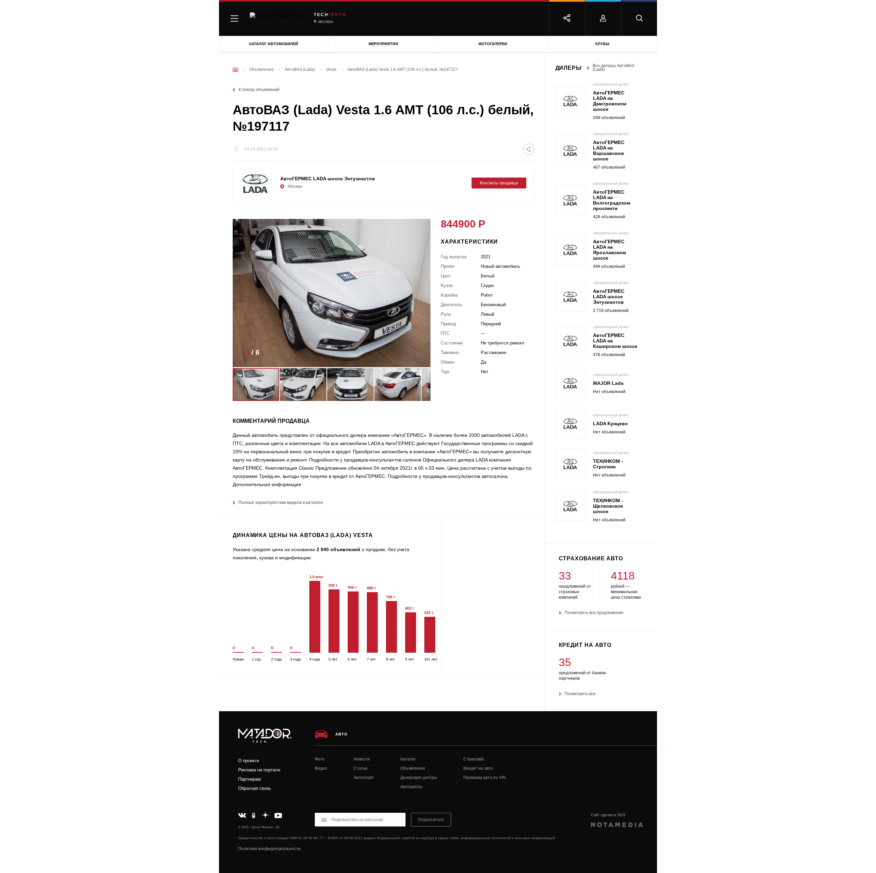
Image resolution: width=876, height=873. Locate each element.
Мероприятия (383, 44)
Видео (321, 768)
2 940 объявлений (338, 549)
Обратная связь (254, 788)
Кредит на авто (478, 768)
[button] (415, 354)
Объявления (412, 768)
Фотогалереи (492, 44)
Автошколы (411, 787)
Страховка (473, 759)
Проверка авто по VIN (484, 778)
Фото (320, 759)
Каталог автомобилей (273, 44)
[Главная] (235, 69)
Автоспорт (363, 778)
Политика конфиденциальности (269, 848)
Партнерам (249, 779)
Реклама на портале (259, 769)
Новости (361, 759)
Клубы (602, 44)
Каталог (408, 759)
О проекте (248, 760)
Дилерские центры (418, 778)
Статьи (360, 768)
